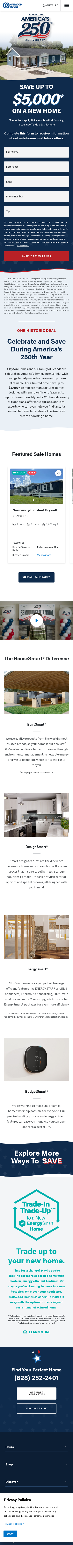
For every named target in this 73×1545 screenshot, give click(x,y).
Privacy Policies (23, 245)
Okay (10, 1534)
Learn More (39, 1332)
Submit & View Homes (36, 256)
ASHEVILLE (51, 5)
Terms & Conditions (45, 232)
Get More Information (37, 1393)
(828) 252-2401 (36, 1377)
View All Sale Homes (36, 577)
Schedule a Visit (36, 1408)
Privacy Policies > (14, 1524)
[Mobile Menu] (67, 5)
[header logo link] (12, 5)
